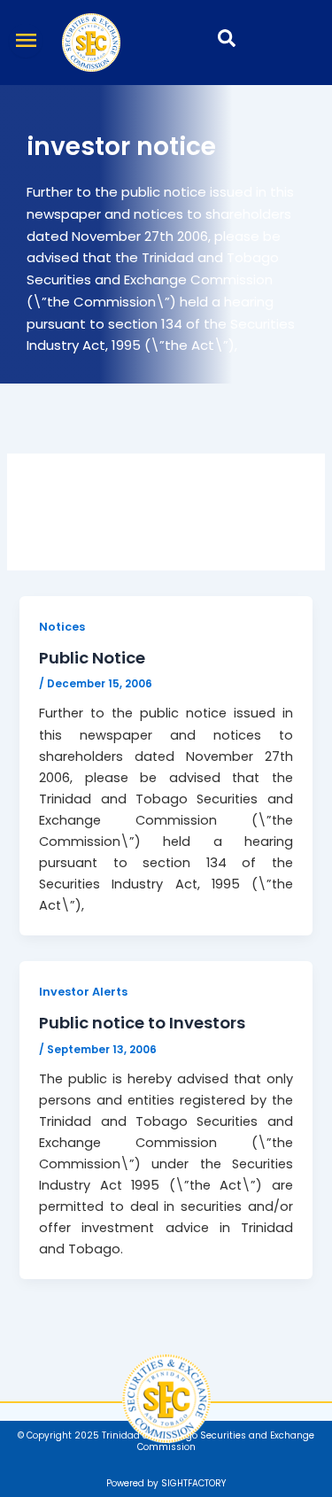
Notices (62, 626)
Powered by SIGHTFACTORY (166, 1483)
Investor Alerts (83, 991)
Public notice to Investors (142, 1023)
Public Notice (92, 658)
